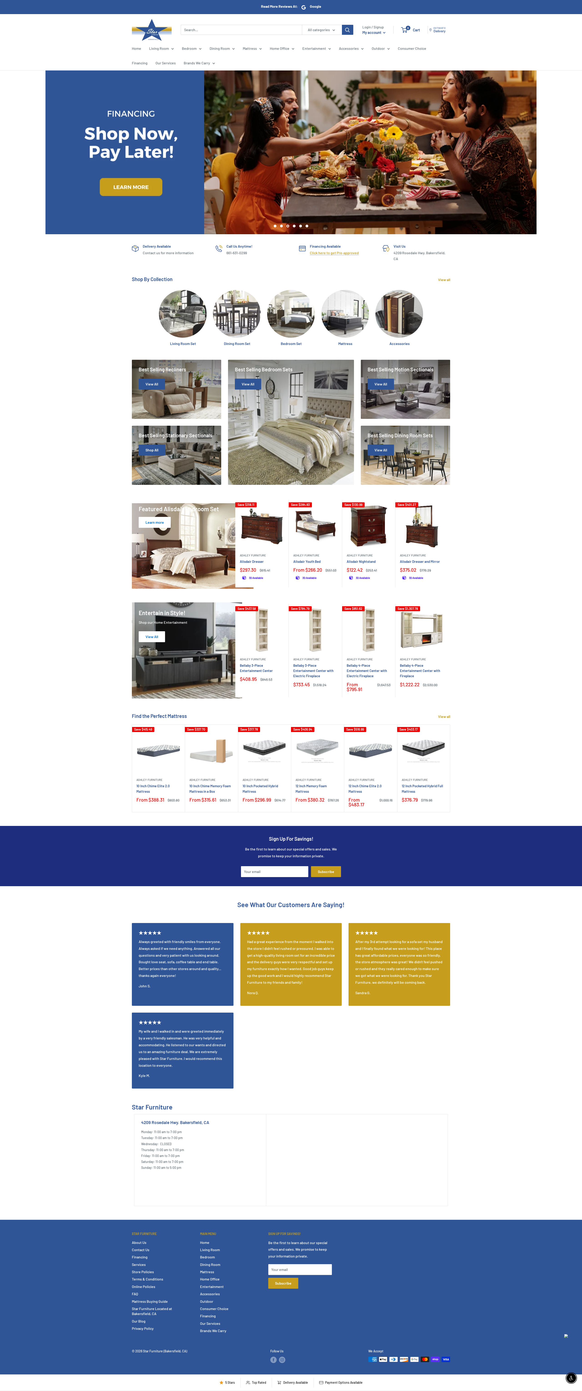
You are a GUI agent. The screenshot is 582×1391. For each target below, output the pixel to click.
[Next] (449, 544)
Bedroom (189, 48)
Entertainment (314, 48)
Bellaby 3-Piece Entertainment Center (256, 668)
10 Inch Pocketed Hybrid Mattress (260, 788)
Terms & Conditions (147, 1279)
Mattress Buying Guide (150, 1301)
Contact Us (140, 1250)
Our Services (166, 63)
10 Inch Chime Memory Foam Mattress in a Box (210, 788)
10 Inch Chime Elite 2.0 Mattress (153, 788)
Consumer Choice (412, 48)
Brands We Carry (197, 63)
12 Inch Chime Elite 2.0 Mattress (365, 788)
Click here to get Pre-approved (334, 253)
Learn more (155, 522)
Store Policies (143, 1272)
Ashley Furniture (253, 555)
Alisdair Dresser (252, 561)
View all (444, 279)
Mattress (250, 48)
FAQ (135, 1294)
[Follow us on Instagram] (282, 1360)
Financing (140, 63)
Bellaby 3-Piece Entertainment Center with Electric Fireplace (313, 670)
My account (372, 32)
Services (139, 1264)
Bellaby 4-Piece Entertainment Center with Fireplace (420, 670)
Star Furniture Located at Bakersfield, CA (152, 1311)
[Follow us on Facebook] (273, 1360)
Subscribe (326, 871)
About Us (139, 1242)
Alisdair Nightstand (361, 561)
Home (136, 48)
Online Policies (143, 1286)
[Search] (347, 30)
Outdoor (378, 48)
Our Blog (139, 1321)
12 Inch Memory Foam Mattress (311, 788)
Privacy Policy (143, 1328)
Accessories (349, 48)
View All (152, 636)
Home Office (279, 48)
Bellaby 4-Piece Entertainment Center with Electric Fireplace (367, 670)
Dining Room (220, 48)
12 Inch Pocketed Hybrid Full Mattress (422, 788)
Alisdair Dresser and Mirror (420, 561)
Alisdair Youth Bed (307, 561)
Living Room (159, 48)
